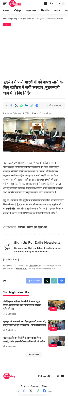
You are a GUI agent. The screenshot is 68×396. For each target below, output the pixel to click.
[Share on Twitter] (16, 105)
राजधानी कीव (9, 208)
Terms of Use (34, 265)
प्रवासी (30, 227)
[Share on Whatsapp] (21, 105)
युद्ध (35, 227)
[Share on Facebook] (11, 105)
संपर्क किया (18, 171)
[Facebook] (53, 376)
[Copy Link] (31, 105)
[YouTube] (62, 376)
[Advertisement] (34, 52)
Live (7, 24)
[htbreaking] (15, 3)
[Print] (36, 105)
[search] (45, 3)
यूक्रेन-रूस (42, 227)
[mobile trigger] (6, 3)
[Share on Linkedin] (26, 105)
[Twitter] (58, 376)
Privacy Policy (21, 268)
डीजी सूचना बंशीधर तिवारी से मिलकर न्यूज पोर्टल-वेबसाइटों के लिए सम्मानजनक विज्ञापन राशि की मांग (22, 305)
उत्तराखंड (21, 227)
